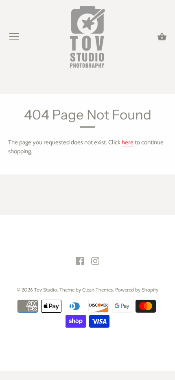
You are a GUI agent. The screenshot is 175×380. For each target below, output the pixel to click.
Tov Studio (45, 290)
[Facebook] (80, 260)
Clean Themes (97, 290)
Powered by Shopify (136, 290)
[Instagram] (95, 260)
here (127, 142)
